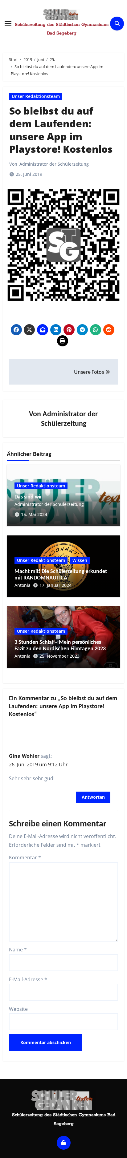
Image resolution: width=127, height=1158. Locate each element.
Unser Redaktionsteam (36, 96)
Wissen (79, 560)
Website (18, 1009)
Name (18, 949)
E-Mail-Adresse (28, 979)
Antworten (93, 797)
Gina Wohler (24, 755)
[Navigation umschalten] (8, 23)
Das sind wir (28, 497)
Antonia (22, 585)
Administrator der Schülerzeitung (54, 164)
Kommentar (25, 857)
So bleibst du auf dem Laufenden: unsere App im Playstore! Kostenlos (61, 130)
